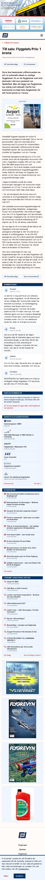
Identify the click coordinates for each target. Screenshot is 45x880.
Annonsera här (9, 483)
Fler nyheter (8, 571)
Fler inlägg (7, 655)
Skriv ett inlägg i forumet (32, 655)
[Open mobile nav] (42, 35)
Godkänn (19, 876)
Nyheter (22, 849)
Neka (6, 876)
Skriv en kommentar (30, 276)
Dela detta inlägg (12, 64)
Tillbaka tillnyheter (11, 43)
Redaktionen (30, 57)
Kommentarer (30, 64)
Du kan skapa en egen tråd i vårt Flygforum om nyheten (22, 407)
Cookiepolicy (23, 869)
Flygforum (22, 854)
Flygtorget (22, 845)
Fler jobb (37, 483)
